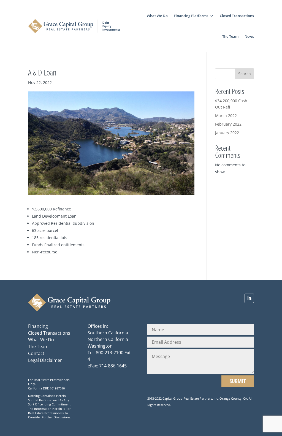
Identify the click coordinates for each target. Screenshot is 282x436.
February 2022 (228, 124)
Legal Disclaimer (45, 360)
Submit (238, 381)
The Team (230, 36)
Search (244, 73)
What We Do (157, 15)
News (249, 36)
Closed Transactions (237, 15)
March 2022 (226, 115)
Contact (36, 353)
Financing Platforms (191, 15)
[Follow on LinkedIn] (249, 298)
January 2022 (227, 132)
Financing (38, 326)
